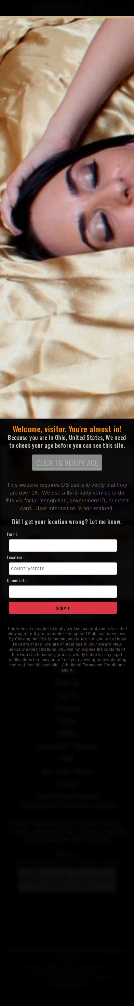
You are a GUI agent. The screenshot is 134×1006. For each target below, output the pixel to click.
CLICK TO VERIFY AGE (67, 462)
